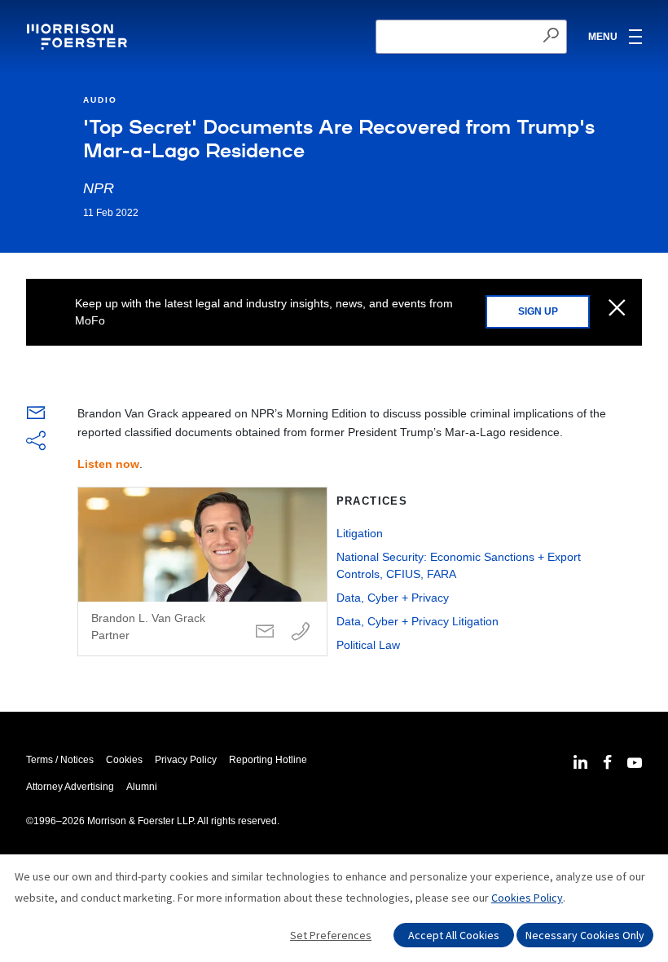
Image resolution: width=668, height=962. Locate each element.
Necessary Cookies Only (584, 935)
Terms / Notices (60, 760)
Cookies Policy (527, 897)
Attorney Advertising (70, 786)
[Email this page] (36, 416)
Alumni (141, 786)
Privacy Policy (186, 760)
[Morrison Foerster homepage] (79, 37)
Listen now (108, 463)
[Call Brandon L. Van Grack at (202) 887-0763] (300, 632)
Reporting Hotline (268, 760)
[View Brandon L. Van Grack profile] (202, 571)
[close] (617, 309)
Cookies (124, 760)
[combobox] (471, 37)
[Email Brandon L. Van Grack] (265, 632)
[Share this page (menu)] (36, 442)
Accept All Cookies (453, 935)
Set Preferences (330, 935)
